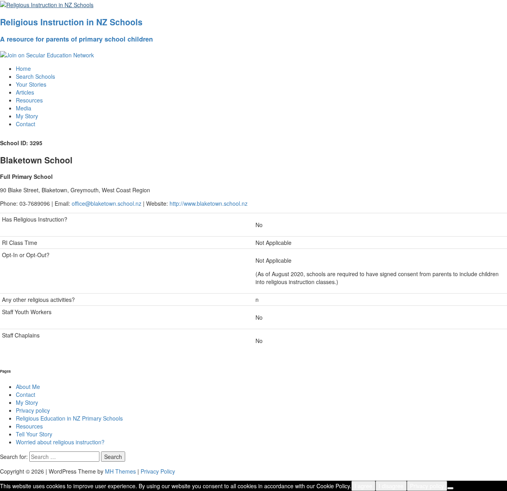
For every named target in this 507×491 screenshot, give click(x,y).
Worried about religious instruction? (60, 442)
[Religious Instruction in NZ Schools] (46, 4)
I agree (363, 486)
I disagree (391, 486)
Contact (25, 124)
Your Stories (31, 84)
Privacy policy (33, 410)
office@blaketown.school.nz (106, 203)
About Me (28, 387)
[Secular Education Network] (47, 54)
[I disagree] (450, 488)
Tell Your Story (34, 434)
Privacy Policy (158, 471)
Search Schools (35, 76)
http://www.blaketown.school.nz (209, 203)
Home (23, 68)
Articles (25, 92)
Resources (29, 100)
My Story (27, 116)
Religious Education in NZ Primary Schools (69, 418)
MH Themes (120, 471)
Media (23, 108)
